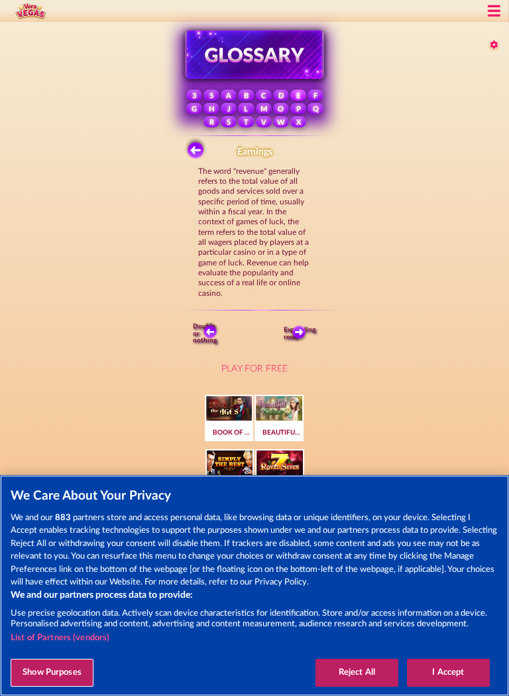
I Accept (448, 672)
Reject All (357, 672)
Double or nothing (206, 333)
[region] (254, 585)
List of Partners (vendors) (60, 638)
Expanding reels (302, 333)
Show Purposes (52, 672)
